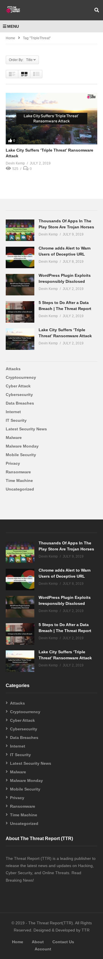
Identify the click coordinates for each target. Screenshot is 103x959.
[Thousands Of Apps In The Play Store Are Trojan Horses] (20, 230)
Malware (14, 437)
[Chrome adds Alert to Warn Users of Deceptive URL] (20, 257)
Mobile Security (21, 454)
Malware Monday (22, 446)
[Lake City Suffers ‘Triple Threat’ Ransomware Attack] (51, 118)
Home (10, 38)
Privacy (13, 463)
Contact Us (63, 942)
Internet (13, 411)
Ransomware (18, 472)
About (38, 942)
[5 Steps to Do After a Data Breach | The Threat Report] (20, 312)
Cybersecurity (19, 394)
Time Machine (19, 480)
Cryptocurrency (21, 377)
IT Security (16, 420)
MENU (13, 26)
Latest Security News (26, 429)
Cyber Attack (18, 386)
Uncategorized (20, 489)
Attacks (13, 368)
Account (43, 949)
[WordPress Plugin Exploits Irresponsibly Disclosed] (20, 284)
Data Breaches (20, 403)
